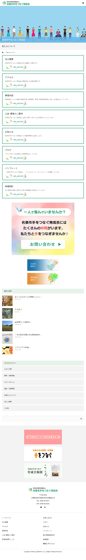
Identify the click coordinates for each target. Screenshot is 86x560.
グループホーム (9, 382)
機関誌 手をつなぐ (49, 543)
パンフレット (47, 531)
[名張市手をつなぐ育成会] (16, 3)
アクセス (5, 526)
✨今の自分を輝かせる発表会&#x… (28, 335)
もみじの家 (8, 369)
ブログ (45, 522)
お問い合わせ (47, 518)
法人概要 (5, 522)
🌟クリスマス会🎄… (23, 347)
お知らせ (46, 526)
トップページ (6, 518)
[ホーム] (3, 52)
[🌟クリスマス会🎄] (7, 351)
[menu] (83, 3)
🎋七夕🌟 (18, 309)
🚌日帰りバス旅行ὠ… (23, 322)
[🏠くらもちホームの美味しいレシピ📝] (7, 301)
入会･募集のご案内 (8, 535)
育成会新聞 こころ (8, 539)
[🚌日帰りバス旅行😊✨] (7, 326)
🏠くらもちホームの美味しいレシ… (28, 297)
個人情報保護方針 (49, 535)
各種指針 (46, 539)
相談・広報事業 (9, 388)
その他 (6, 408)
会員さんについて (10, 395)
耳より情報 (8, 401)
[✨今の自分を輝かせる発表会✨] (7, 338)
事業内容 (5, 531)
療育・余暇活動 (9, 375)
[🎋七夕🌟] (7, 313)
